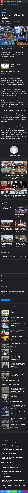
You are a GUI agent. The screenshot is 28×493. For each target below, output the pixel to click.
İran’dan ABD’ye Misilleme (17, 330)
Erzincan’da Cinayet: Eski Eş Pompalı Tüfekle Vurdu (17, 406)
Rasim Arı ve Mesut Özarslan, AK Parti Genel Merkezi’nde (18, 425)
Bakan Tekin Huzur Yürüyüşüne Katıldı (12, 1)
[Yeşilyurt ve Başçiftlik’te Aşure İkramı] (5, 352)
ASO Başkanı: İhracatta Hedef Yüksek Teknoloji (21, 229)
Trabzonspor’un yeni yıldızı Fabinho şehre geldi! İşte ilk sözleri (17, 364)
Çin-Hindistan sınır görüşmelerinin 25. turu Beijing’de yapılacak (16, 358)
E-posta (3, 280)
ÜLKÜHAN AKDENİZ (7, 21)
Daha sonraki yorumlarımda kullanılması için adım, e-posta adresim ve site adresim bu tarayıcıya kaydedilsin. (13, 293)
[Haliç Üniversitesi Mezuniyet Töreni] (21, 209)
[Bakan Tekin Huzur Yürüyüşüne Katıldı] (5, 325)
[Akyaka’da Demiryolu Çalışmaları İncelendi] (7, 238)
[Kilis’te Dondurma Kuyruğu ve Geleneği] (21, 238)
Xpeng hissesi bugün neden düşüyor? (6, 207)
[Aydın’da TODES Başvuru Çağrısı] (5, 66)
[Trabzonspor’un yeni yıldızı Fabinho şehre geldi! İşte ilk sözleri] (5, 365)
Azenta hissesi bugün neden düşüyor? (11, 71)
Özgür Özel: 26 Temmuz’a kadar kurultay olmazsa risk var (17, 338)
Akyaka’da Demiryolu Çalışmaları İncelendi (6, 244)
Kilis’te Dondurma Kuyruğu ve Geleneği (20, 244)
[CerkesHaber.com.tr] (14, 4)
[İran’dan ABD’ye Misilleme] (5, 332)
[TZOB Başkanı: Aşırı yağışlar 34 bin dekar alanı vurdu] (7, 223)
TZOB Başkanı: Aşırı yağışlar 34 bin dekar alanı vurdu (6, 230)
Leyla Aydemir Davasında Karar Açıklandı (17, 395)
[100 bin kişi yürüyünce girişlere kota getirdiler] (5, 376)
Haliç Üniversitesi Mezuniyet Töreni (19, 215)
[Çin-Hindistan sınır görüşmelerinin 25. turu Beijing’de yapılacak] (5, 358)
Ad (2, 275)
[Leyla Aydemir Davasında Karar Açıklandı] (5, 397)
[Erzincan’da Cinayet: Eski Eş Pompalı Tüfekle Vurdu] (5, 407)
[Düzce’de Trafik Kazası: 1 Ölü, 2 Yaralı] (5, 413)
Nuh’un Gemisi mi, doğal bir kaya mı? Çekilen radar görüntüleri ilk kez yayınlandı (17, 389)
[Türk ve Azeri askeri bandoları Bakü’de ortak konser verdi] (5, 345)
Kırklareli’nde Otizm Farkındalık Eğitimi (12, 401)
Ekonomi (9, 9)
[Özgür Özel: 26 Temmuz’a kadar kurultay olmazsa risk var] (5, 338)
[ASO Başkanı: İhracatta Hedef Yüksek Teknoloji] (21, 223)
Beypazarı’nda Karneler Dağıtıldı (10, 384)
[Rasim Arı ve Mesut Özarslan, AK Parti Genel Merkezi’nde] (5, 426)
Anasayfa (4, 9)
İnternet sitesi (4, 286)
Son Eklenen (14, 306)
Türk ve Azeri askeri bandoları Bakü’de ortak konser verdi (18, 344)
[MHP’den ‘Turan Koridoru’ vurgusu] (5, 319)
